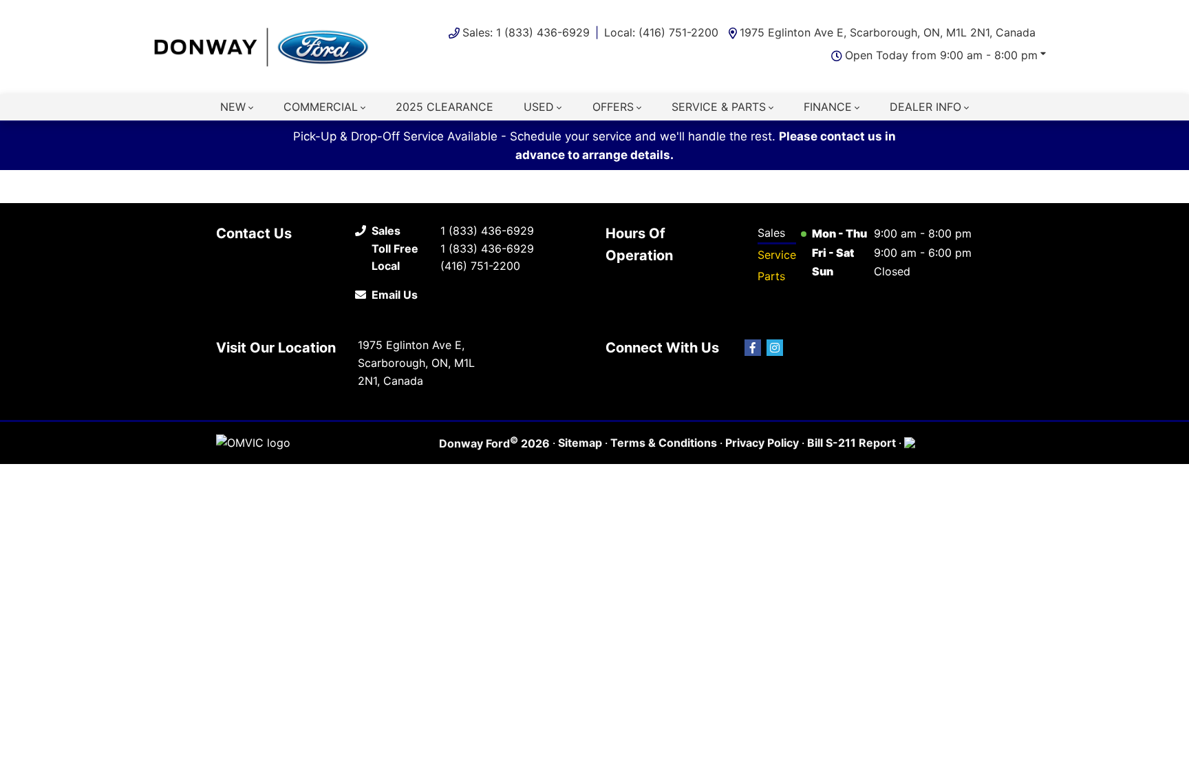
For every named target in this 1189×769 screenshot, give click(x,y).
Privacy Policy (762, 443)
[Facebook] (753, 347)
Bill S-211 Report (851, 443)
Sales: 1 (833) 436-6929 (526, 32)
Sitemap (580, 443)
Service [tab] (777, 255)
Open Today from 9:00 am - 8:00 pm (941, 55)
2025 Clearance (444, 107)
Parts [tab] (771, 276)
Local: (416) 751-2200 (661, 32)
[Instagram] (775, 347)
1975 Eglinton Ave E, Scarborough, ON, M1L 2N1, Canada (888, 32)
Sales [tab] (771, 233)
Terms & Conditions (663, 443)
